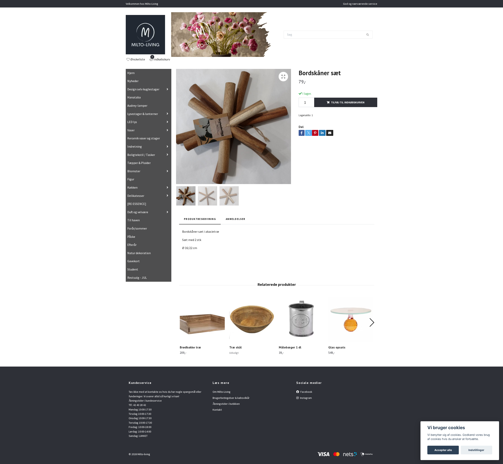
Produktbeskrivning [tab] (200, 218)
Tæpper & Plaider (139, 163)
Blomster (133, 171)
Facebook (306, 392)
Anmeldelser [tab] (235, 218)
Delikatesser (135, 196)
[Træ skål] (251, 319)
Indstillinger (476, 450)
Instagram (305, 398)
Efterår (132, 245)
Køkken (132, 187)
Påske (131, 237)
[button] (371, 322)
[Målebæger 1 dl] (301, 319)
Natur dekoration (139, 253)
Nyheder (133, 81)
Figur (130, 179)
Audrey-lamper (137, 105)
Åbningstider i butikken (226, 404)
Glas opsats (336, 347)
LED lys (132, 122)
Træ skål (235, 347)
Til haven (133, 220)
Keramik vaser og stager (143, 138)
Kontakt (217, 409)
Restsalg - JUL (137, 278)
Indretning (134, 146)
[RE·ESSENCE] (136, 204)
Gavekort (133, 261)
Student (132, 269)
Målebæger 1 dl (290, 347)
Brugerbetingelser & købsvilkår (231, 398)
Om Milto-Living (221, 392)
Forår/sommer (137, 228)
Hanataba (134, 97)
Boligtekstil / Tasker (141, 155)
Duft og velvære (137, 212)
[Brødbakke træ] (202, 319)
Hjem (131, 73)
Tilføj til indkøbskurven (347, 102)
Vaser (131, 130)
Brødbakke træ (190, 347)
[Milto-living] (145, 34)
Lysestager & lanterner (142, 114)
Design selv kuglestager (143, 89)
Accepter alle (443, 450)
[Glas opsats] (350, 319)
